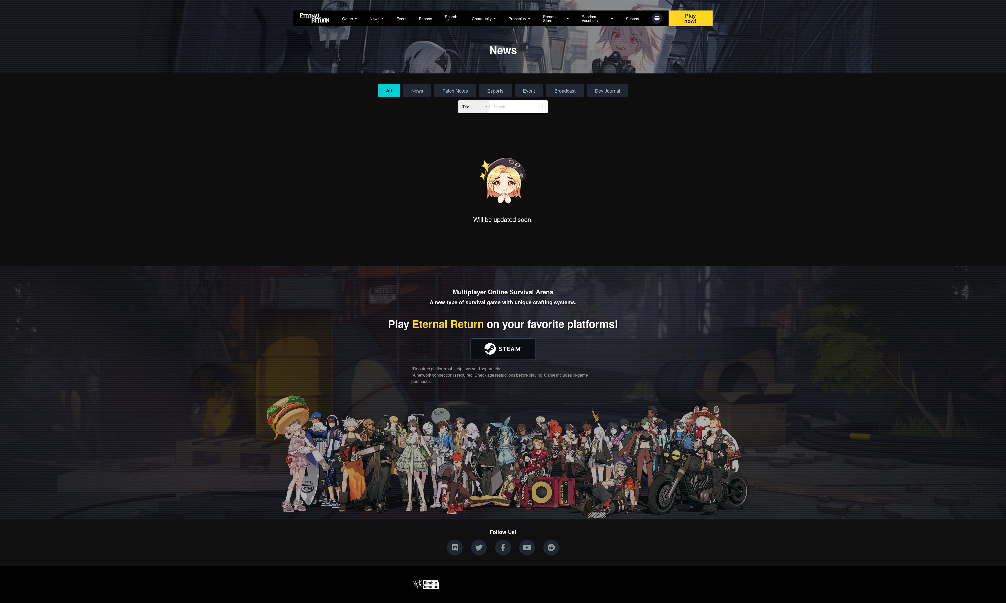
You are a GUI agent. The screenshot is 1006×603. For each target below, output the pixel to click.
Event (401, 18)
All (389, 90)
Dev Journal (607, 90)
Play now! (690, 18)
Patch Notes (455, 90)
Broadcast (565, 90)
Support (632, 18)
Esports (425, 18)
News (417, 90)
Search (451, 16)
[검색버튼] (544, 107)
